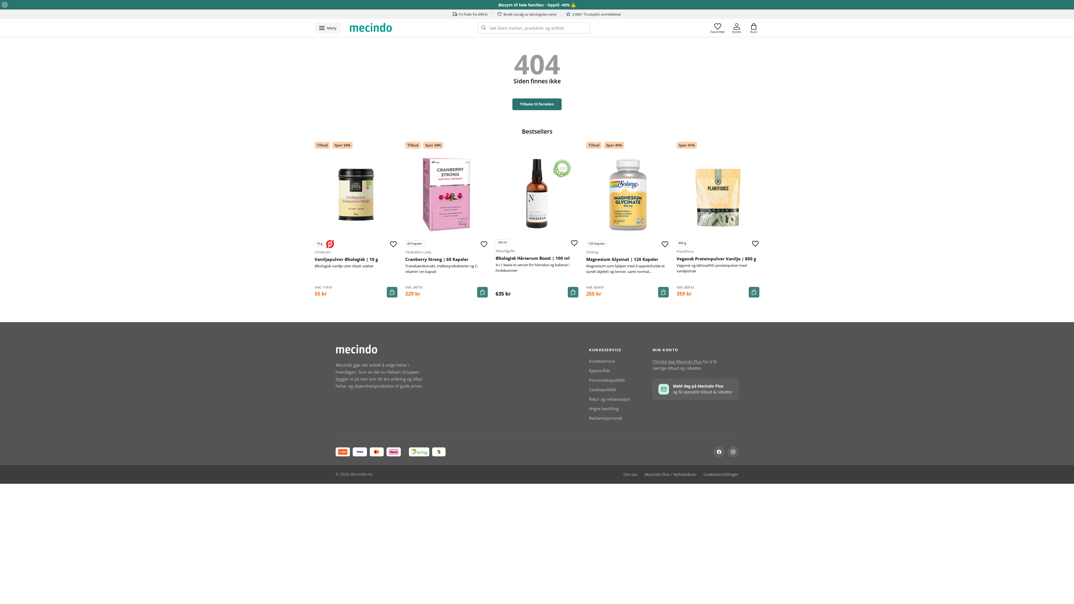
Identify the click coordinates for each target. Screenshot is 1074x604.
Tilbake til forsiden (537, 104)
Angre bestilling (604, 408)
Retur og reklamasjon (609, 399)
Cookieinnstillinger (720, 474)
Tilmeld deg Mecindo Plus (677, 361)
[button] (753, 28)
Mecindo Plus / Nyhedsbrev (670, 474)
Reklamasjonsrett (605, 418)
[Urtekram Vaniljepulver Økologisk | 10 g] (356, 194)
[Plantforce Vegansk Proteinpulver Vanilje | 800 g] (718, 194)
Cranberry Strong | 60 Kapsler (436, 259)
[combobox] (534, 28)
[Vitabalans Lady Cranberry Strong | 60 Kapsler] (446, 194)
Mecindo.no (361, 474)
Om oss (630, 474)
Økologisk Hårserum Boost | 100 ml (533, 258)
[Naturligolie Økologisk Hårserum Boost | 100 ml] (537, 193)
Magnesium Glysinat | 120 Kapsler (622, 259)
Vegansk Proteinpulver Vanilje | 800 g (716, 258)
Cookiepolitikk (602, 389)
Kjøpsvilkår (599, 370)
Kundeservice (602, 361)
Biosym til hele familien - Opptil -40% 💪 (537, 5)
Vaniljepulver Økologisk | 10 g (346, 259)
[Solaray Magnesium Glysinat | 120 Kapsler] (627, 194)
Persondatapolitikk (607, 380)
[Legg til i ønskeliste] (393, 244)
